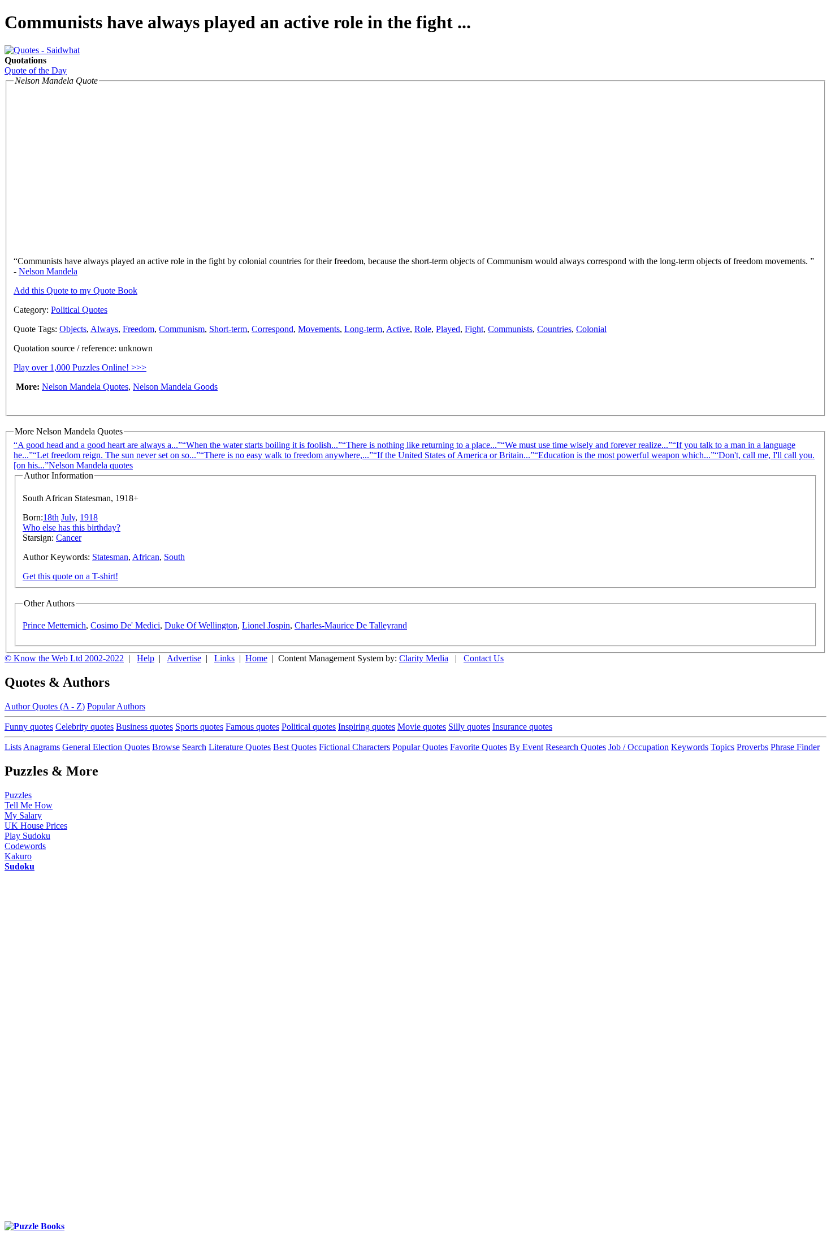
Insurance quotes (522, 726)
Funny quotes (29, 726)
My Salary (23, 815)
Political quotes (309, 726)
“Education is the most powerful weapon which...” (624, 455)
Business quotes (144, 726)
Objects (72, 329)
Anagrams (41, 747)
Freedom (138, 329)
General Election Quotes (106, 747)
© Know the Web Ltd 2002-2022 (64, 658)
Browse (166, 747)
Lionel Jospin (266, 625)
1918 (89, 517)
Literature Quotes (240, 747)
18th (51, 517)
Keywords (689, 747)
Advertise (184, 658)
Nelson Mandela (48, 271)
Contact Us (484, 658)
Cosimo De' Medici (125, 625)
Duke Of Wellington (201, 625)
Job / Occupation (638, 747)
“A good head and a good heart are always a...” (98, 445)
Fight (474, 329)
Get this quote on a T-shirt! (70, 576)
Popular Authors (116, 706)
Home (256, 658)
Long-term (363, 329)
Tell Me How (29, 805)
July (68, 517)
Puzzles (18, 795)
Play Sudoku (27, 836)
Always (104, 329)
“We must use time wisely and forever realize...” (586, 445)
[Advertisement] (109, 168)
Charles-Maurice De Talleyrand (351, 625)
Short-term (228, 329)
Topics (722, 747)
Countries (554, 329)
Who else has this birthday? (71, 527)
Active (398, 329)
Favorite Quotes (478, 747)
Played (448, 329)
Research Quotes (576, 747)
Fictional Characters (354, 747)
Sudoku (19, 866)
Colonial (591, 329)
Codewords (25, 846)
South (174, 557)
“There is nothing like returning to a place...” (421, 445)
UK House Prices (36, 825)
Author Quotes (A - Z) (45, 706)
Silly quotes (469, 726)
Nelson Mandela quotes (91, 465)
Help (145, 658)
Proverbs (752, 747)
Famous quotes (252, 726)
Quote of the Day (36, 70)
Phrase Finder (795, 747)
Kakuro (18, 856)
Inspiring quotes (366, 726)
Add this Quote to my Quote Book (75, 290)
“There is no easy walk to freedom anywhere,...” (286, 455)
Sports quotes (199, 726)
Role (422, 329)
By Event (526, 747)
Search (194, 747)
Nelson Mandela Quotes (85, 386)
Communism (182, 329)
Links (224, 658)
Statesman (110, 557)
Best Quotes (295, 747)
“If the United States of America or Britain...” (453, 455)
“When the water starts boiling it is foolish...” (262, 445)
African (145, 557)
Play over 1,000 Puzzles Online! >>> (80, 367)
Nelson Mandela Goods (175, 386)
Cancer (68, 537)
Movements (319, 329)
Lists (13, 747)
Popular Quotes (420, 747)
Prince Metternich (54, 625)
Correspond (272, 329)
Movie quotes (421, 726)
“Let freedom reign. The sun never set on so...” (116, 455)
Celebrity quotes (84, 726)
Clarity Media (423, 658)
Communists (510, 329)
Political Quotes (79, 310)
